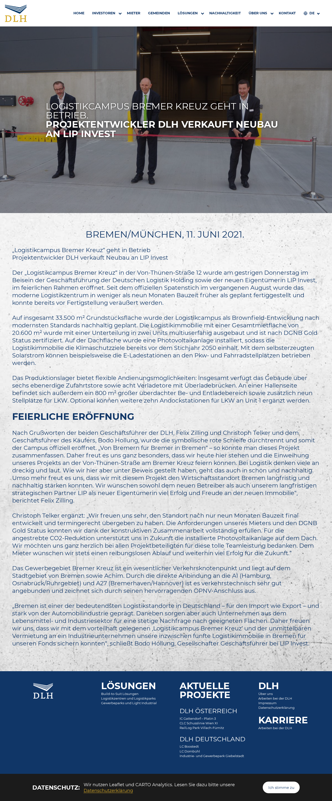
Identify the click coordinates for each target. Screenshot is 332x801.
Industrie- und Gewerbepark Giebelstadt (212, 756)
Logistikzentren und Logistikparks (128, 698)
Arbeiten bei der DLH (275, 698)
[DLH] (16, 13)
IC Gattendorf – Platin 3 (198, 718)
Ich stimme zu (281, 787)
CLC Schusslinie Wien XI (199, 723)
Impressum (267, 703)
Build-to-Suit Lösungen (120, 694)
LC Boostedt (189, 746)
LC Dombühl (190, 751)
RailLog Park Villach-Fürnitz (202, 728)
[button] (311, 13)
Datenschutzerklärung (108, 790)
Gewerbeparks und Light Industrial (129, 703)
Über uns (265, 694)
